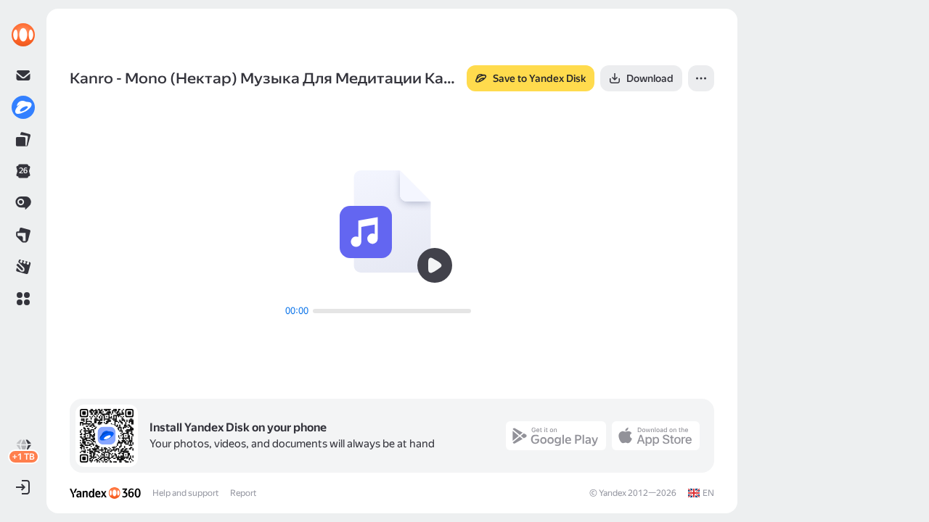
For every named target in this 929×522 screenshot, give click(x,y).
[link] (23, 34)
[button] (23, 298)
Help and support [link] (185, 493)
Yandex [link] (612, 493)
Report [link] (243, 493)
